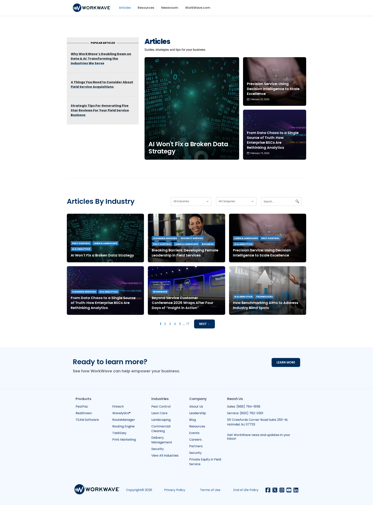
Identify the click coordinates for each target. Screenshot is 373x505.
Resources (146, 7)
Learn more (286, 362)
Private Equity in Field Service (205, 461)
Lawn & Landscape (105, 243)
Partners (196, 446)
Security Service (192, 238)
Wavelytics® (121, 413)
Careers (195, 439)
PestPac (82, 406)
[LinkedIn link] (296, 490)
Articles (125, 7)
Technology (264, 296)
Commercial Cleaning (160, 428)
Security (157, 449)
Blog (192, 419)
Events (194, 433)
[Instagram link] (282, 490)
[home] (92, 8)
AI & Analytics (81, 248)
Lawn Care (159, 413)
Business (208, 244)
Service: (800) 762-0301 (245, 413)
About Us (196, 406)
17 (187, 324)
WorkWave (160, 291)
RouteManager (123, 419)
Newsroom (169, 7)
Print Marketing (124, 439)
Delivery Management (161, 440)
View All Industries (165, 455)
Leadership (197, 413)
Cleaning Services (165, 238)
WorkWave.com (197, 7)
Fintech (118, 406)
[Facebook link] (268, 490)
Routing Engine (123, 426)
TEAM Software (87, 419)
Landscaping (161, 419)
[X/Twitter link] (275, 490)
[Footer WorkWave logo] (97, 490)
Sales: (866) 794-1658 (243, 406)
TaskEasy (119, 433)
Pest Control (81, 243)
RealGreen (84, 413)
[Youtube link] (289, 490)
